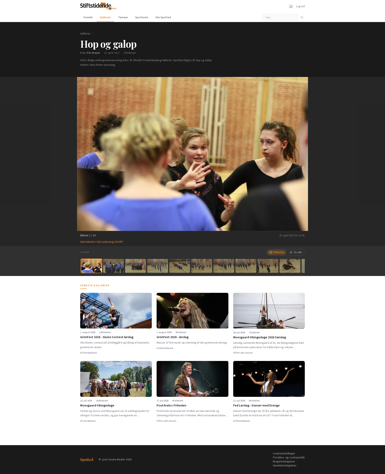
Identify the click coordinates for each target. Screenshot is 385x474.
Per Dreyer (93, 53)
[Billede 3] (135, 266)
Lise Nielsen (89, 421)
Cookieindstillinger (284, 454)
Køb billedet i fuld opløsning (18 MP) (101, 242)
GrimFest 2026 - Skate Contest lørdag (106, 337)
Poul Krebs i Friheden (171, 405)
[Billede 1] (91, 266)
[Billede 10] (290, 266)
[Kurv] (291, 6)
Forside (88, 17)
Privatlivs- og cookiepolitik (289, 458)
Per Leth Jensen (244, 353)
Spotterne (141, 17)
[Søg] (302, 17)
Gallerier (105, 17)
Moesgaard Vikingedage (97, 405)
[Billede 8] (245, 266)
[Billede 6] (201, 266)
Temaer (123, 17)
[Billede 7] (223, 266)
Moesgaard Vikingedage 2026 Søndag (259, 337)
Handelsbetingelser (285, 466)
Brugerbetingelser (284, 462)
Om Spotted (163, 17)
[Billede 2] (113, 266)
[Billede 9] (267, 266)
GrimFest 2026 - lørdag (172, 337)
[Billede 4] (157, 266)
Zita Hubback (90, 353)
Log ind (300, 6)
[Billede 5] (179, 266)
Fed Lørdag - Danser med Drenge (256, 405)
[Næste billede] (300, 154)
